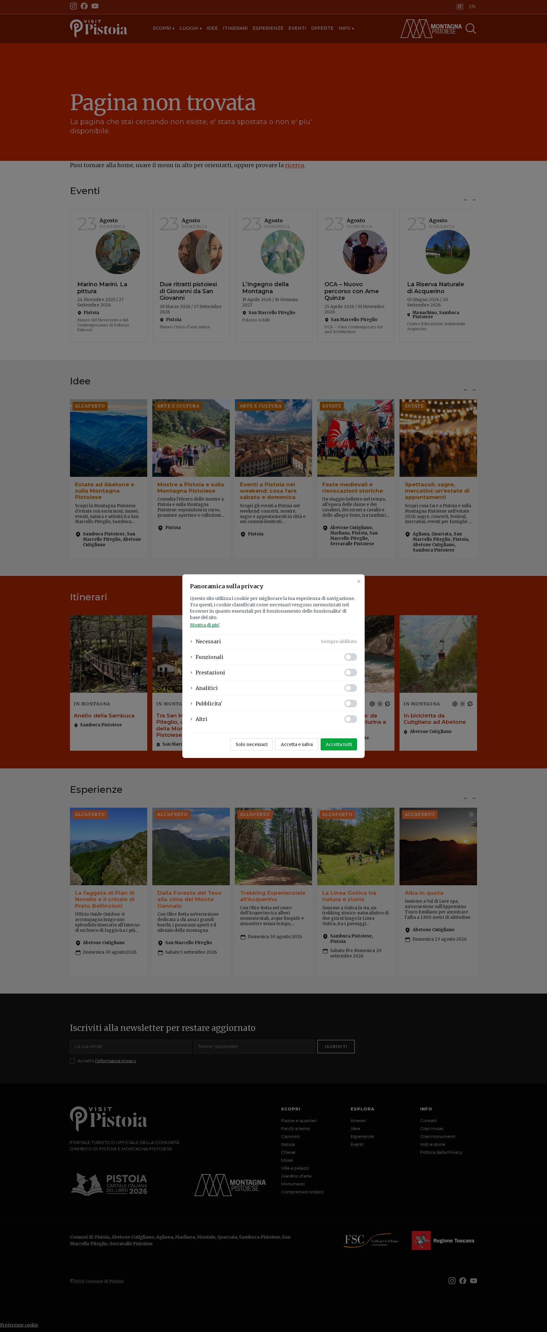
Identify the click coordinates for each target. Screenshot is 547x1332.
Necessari (208, 641)
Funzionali (209, 657)
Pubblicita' (209, 703)
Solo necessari (251, 744)
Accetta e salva (297, 744)
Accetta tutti (339, 744)
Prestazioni (210, 672)
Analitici (207, 688)
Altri (201, 719)
